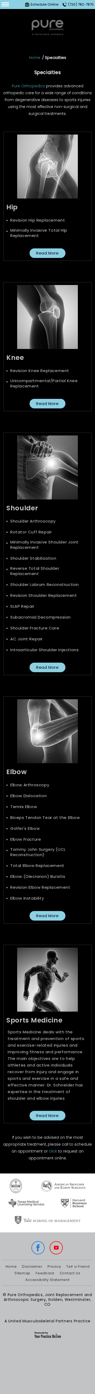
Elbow (16, 771)
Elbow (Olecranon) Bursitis (37, 876)
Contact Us (70, 1273)
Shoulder (22, 508)
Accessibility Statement (47, 1280)
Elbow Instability (27, 898)
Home (34, 57)
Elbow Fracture (25, 839)
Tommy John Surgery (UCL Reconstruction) (38, 852)
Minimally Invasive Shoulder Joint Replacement (44, 545)
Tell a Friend (77, 1266)
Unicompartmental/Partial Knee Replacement (44, 383)
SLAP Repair (22, 606)
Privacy (54, 1266)
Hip (12, 207)
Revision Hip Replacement (37, 220)
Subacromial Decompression (40, 617)
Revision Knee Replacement (39, 370)
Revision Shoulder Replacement (43, 595)
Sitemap (22, 1273)
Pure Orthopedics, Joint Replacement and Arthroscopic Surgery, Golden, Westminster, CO (48, 1299)
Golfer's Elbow (25, 828)
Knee (15, 357)
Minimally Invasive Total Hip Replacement (38, 233)
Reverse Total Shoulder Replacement (34, 571)
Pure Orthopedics (28, 86)
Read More (47, 253)
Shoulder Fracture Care (34, 628)
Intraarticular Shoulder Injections (44, 650)
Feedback (45, 1273)
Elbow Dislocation (28, 796)
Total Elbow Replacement (37, 865)
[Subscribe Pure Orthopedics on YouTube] (56, 1248)
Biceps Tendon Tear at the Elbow (45, 817)
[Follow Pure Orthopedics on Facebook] (38, 1248)
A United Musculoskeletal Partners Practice (47, 1321)
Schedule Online (44, 4)
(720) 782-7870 (81, 4)
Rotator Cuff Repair (31, 532)
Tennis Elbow (23, 806)
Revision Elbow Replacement (40, 887)
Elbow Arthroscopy (29, 785)
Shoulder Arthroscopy (33, 521)
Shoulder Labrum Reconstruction (44, 584)
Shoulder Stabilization (33, 558)
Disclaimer (32, 1266)
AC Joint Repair (26, 639)
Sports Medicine (34, 1020)
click (53, 1151)
